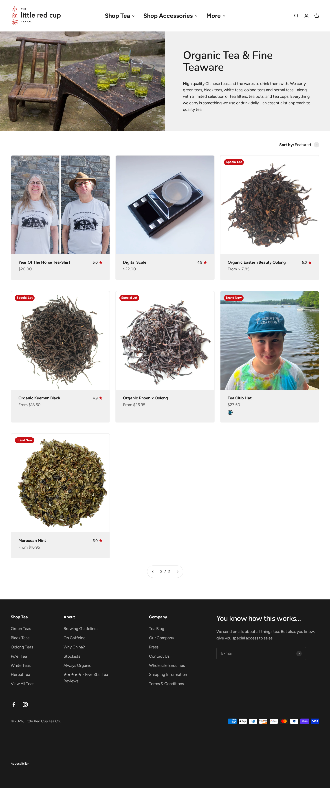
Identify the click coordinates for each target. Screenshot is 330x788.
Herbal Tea (20, 674)
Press (153, 647)
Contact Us (159, 656)
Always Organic (77, 665)
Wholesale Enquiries (167, 665)
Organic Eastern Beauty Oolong (257, 262)
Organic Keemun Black (39, 398)
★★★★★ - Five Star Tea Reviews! (86, 677)
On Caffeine (75, 637)
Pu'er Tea (19, 656)
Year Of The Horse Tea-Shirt (44, 262)
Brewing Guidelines (81, 628)
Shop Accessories (168, 15)
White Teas (21, 665)
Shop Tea (117, 15)
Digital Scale (134, 262)
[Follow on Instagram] (25, 704)
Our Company (161, 637)
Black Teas (20, 637)
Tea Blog (156, 628)
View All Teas (22, 683)
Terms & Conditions (166, 683)
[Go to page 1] (152, 572)
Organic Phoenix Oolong (145, 398)
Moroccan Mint (32, 540)
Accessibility (20, 764)
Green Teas (21, 628)
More (213, 15)
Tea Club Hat (240, 398)
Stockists (72, 656)
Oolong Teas (22, 647)
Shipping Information (168, 674)
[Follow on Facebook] (14, 704)
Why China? (74, 647)
